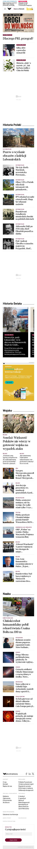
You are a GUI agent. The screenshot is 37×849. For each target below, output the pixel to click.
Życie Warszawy (23, 808)
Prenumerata (7, 800)
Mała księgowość (24, 802)
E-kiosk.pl (21, 796)
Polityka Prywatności (25, 782)
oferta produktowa (9, 821)
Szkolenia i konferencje (10, 814)
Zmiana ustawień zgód (25, 784)
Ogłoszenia (6, 798)
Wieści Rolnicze (23, 806)
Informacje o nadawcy (25, 788)
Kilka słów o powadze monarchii (21, 50)
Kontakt (5, 784)
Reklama (6, 796)
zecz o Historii (19, 9)
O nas (5, 782)
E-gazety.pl (22, 798)
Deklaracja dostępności (25, 790)
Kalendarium (22, 818)
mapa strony (7, 818)
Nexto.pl (21, 800)
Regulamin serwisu (24, 786)
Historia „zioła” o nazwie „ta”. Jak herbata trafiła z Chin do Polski (23, 67)
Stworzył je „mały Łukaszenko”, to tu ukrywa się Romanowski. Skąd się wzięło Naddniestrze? (15, 342)
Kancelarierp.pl (23, 804)
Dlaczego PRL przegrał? (18, 38)
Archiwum (6, 802)
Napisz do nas (7, 786)
